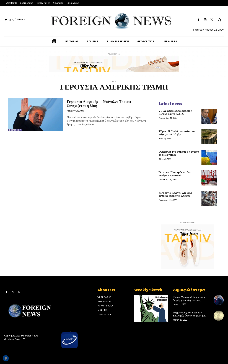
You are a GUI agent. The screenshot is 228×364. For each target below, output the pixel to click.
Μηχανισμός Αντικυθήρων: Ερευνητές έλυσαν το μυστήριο (189, 314)
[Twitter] (211, 20)
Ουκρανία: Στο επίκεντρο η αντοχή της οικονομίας (179, 153)
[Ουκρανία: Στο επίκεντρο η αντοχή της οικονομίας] (209, 157)
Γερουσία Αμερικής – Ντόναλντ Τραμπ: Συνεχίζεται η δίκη (99, 104)
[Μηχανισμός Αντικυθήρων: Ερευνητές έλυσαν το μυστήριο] (219, 316)
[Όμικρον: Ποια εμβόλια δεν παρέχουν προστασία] (209, 177)
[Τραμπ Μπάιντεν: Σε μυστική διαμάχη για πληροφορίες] (219, 300)
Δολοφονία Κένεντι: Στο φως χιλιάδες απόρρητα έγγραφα (175, 194)
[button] (219, 20)
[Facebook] (198, 20)
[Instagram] (205, 20)
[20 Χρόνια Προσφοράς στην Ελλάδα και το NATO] (209, 116)
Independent (15, 130)
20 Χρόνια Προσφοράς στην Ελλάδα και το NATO (175, 112)
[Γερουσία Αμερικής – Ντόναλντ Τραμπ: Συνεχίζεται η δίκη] (35, 114)
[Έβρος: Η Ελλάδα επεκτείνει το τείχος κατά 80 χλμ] (209, 137)
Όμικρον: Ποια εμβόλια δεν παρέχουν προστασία (175, 174)
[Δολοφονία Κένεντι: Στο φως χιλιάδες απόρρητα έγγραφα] (209, 198)
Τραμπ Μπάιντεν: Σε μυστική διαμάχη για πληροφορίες (189, 298)
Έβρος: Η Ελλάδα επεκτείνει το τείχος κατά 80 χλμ (177, 133)
